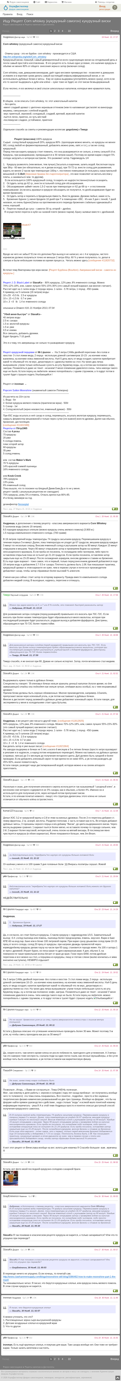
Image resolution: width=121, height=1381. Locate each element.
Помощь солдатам (105, 2)
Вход (19, 14)
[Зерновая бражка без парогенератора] (46, 174)
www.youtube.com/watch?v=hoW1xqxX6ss (12, 226)
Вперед (115, 31)
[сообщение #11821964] (56, 746)
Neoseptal (23, 504)
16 (116, 509)
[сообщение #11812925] (71, 721)
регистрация (104, 9)
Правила (8, 14)
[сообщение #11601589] (16, 425)
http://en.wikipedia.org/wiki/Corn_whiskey (24, 57)
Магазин (68, 2)
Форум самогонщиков (19, 2)
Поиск (30, 14)
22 (69, 31)
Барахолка (52, 2)
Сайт (37, 2)
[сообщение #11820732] (101, 260)
